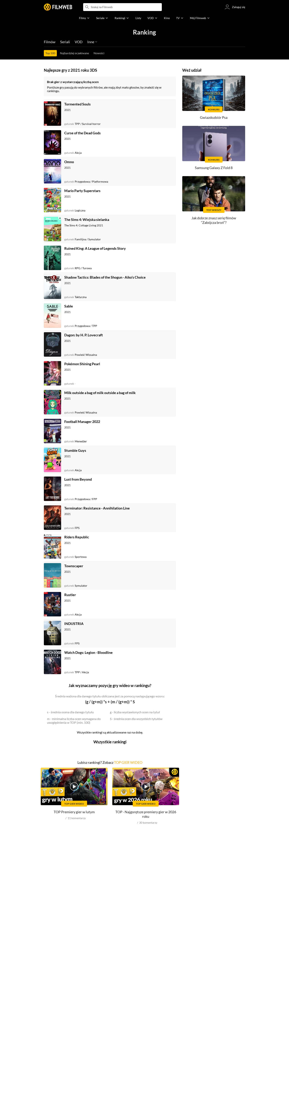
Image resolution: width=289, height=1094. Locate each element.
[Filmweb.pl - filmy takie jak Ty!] (58, 7)
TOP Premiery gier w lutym (74, 812)
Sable (68, 306)
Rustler (70, 595)
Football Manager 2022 (82, 421)
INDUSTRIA (74, 623)
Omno (69, 162)
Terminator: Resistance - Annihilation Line (97, 508)
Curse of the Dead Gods (82, 133)
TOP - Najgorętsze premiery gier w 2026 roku (145, 814)
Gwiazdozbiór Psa (213, 117)
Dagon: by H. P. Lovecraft (83, 335)
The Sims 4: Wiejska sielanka (86, 219)
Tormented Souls (77, 104)
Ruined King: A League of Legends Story (95, 248)
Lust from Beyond (78, 479)
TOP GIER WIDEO (128, 762)
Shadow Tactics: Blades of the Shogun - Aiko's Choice (105, 277)
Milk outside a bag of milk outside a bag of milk (100, 393)
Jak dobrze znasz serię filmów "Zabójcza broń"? (213, 220)
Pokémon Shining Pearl (82, 364)
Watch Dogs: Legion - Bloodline (88, 652)
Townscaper (73, 566)
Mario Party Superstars (82, 190)
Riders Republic (76, 537)
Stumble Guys (75, 450)
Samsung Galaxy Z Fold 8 (214, 168)
